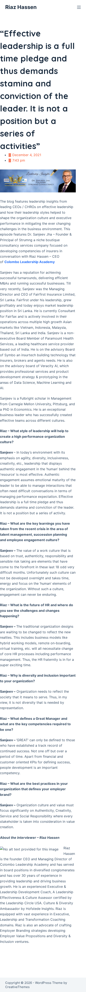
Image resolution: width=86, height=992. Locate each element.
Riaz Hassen (21, 7)
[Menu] (79, 7)
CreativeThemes (17, 987)
